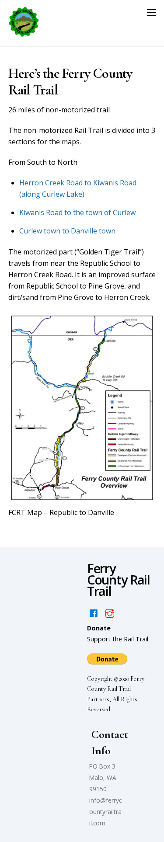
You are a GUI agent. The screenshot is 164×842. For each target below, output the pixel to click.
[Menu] (151, 12)
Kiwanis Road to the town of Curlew (77, 212)
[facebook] (93, 613)
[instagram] (109, 613)
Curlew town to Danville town (67, 231)
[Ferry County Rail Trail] (23, 35)
